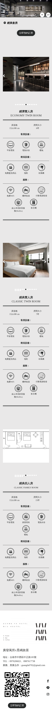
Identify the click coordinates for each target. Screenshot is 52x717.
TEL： (6, 661)
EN (48, 15)
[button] (4, 74)
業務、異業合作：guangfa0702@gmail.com (24, 665)
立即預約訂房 (26, 33)
